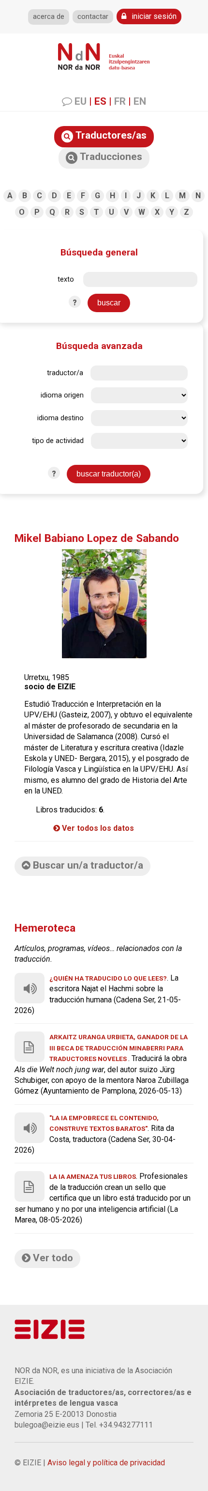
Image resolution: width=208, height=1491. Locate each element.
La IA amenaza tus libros (92, 1176)
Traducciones (109, 156)
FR (120, 101)
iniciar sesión (153, 16)
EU (80, 101)
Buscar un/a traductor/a (86, 865)
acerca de (48, 17)
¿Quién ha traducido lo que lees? (108, 978)
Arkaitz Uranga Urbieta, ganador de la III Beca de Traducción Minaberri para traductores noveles (118, 1048)
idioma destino (60, 418)
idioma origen (62, 395)
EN (140, 101)
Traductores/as (110, 135)
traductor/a (65, 373)
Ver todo (51, 1258)
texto (66, 279)
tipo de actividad (58, 441)
